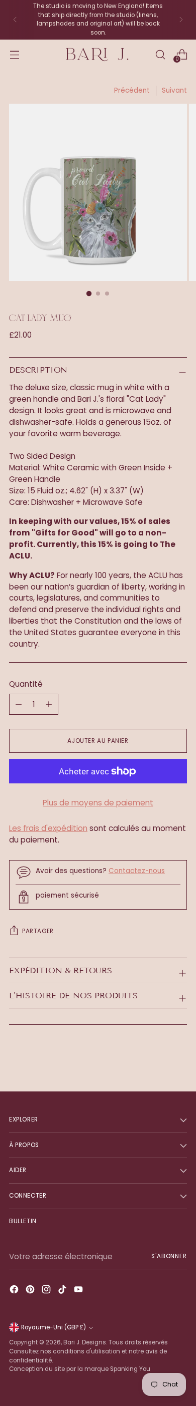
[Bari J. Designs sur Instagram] (47, 1291)
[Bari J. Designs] (98, 55)
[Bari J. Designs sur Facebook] (15, 1291)
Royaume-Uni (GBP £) (53, 1327)
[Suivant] (181, 20)
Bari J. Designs (84, 1342)
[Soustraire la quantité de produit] (49, 704)
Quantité (26, 684)
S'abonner (169, 1256)
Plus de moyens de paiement (98, 802)
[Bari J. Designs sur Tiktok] (63, 1291)
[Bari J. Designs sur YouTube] (79, 1291)
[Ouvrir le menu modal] (14, 54)
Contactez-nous (137, 871)
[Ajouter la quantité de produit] (19, 704)
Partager (38, 931)
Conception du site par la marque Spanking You (79, 1369)
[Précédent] (15, 20)
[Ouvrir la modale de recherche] (160, 54)
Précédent (132, 90)
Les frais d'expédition (48, 828)
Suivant (174, 90)
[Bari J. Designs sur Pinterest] (31, 1291)
